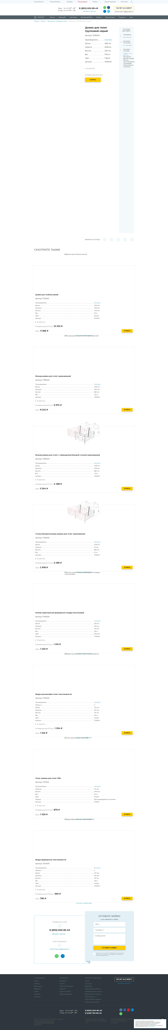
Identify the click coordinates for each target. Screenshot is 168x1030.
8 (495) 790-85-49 (93, 1013)
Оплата (62, 983)
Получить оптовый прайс (84, 903)
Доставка (63, 981)
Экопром (108, 40)
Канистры (88, 983)
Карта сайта (38, 1024)
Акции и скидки (65, 991)
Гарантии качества (66, 986)
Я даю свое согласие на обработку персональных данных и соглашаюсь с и (110, 954)
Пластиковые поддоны (93, 999)
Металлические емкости (93, 991)
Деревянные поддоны (93, 994)
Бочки (87, 981)
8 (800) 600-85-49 (88, 8)
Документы (38, 986)
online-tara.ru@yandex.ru (124, 12)
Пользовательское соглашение (44, 1023)
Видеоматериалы (66, 994)
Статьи (36, 991)
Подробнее (151, 1026)
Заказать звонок (89, 11)
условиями (112, 954)
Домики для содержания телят (57, 21)
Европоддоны (90, 997)
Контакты (37, 997)
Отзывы (37, 983)
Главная (36, 21)
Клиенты (37, 994)
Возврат (62, 989)
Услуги (36, 981)
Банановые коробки (92, 1002)
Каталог (43, 21)
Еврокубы (88, 986)
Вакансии (37, 989)
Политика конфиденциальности (44, 1021)
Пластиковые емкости (93, 989)
